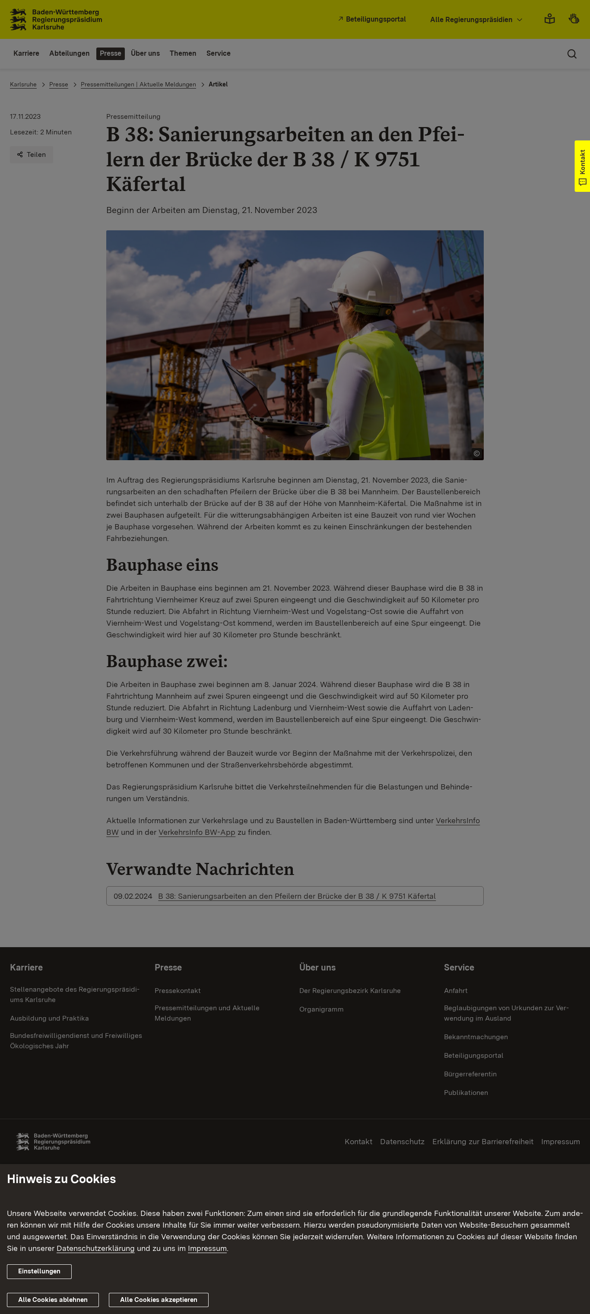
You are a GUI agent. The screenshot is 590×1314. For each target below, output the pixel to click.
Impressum (207, 1248)
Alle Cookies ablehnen (53, 1300)
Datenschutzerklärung (96, 1248)
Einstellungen (39, 1271)
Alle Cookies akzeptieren (158, 1300)
